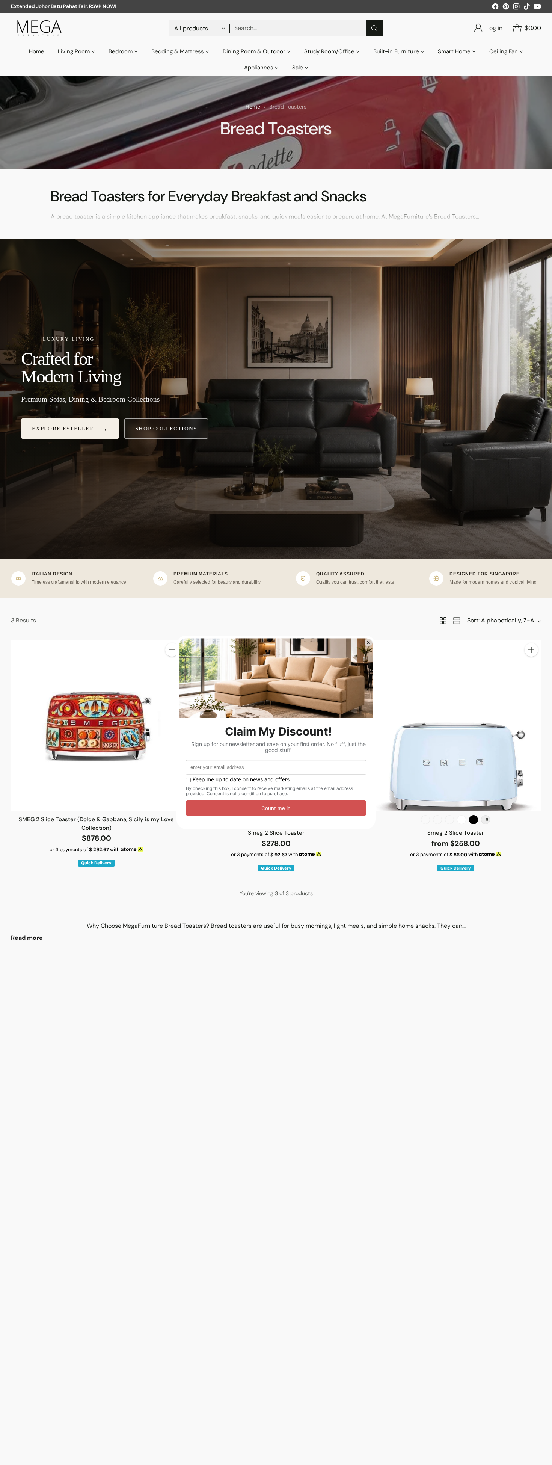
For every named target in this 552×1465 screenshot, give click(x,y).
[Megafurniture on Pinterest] (506, 8)
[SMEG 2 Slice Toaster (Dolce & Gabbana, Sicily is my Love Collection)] (96, 725)
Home (253, 106)
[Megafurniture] (39, 28)
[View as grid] (443, 620)
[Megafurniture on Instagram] (516, 8)
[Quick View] (172, 666)
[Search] (374, 28)
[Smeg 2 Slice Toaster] (455, 725)
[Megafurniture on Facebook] (495, 8)
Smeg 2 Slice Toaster (276, 833)
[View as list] (456, 620)
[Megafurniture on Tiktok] (527, 8)
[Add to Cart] (172, 650)
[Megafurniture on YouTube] (537, 8)
